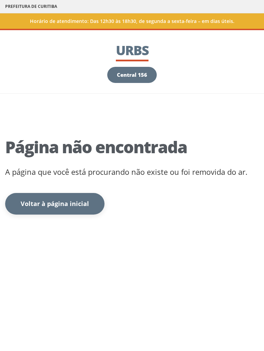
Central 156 (132, 74)
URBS (132, 50)
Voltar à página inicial (55, 203)
